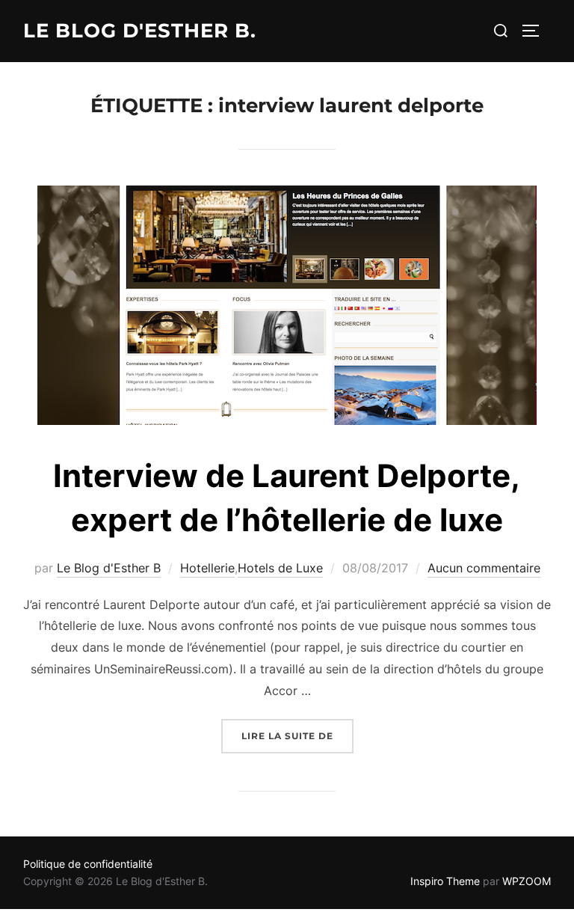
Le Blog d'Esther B (109, 567)
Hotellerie (207, 567)
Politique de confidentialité (87, 863)
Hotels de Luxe (280, 567)
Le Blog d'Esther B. (139, 31)
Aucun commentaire (484, 567)
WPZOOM (526, 881)
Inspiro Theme (445, 881)
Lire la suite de (297, 735)
